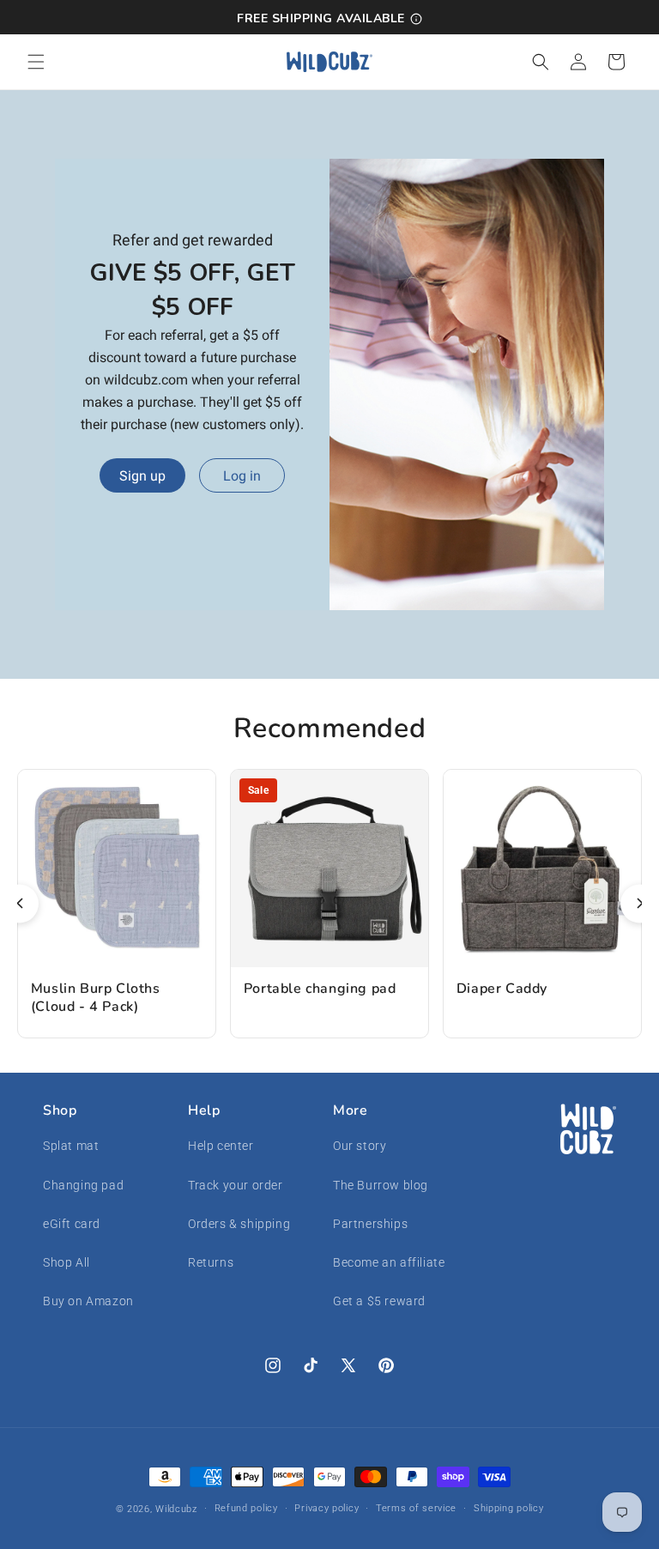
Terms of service (416, 1508)
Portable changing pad (320, 988)
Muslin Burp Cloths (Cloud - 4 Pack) (95, 997)
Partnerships (370, 1224)
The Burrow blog (380, 1185)
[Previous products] (19, 903)
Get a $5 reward (379, 1301)
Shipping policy (509, 1508)
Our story (359, 1146)
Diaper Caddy (501, 988)
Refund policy (246, 1508)
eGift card (71, 1224)
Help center (221, 1146)
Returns (210, 1262)
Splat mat (71, 1146)
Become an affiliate (388, 1262)
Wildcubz (176, 1509)
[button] (36, 62)
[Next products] (639, 903)
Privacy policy (326, 1508)
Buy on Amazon (88, 1301)
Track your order (235, 1185)
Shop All (66, 1262)
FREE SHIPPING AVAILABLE (321, 18)
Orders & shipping (239, 1224)
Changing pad (83, 1185)
